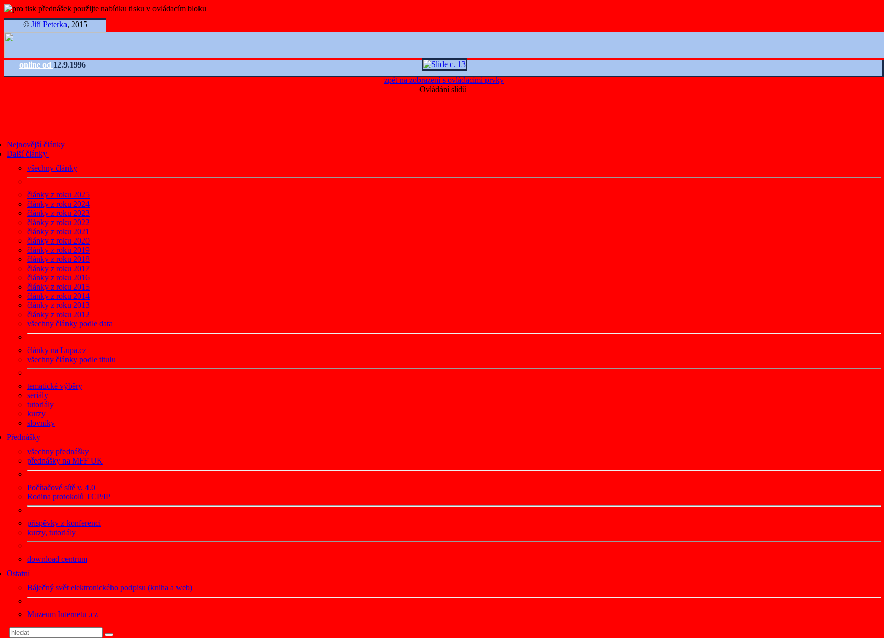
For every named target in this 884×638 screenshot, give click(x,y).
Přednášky (24, 437)
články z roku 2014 (58, 296)
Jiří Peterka (49, 24)
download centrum (57, 559)
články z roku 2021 (58, 231)
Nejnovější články (36, 144)
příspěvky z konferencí (64, 523)
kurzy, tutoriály (51, 532)
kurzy (36, 413)
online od (36, 64)
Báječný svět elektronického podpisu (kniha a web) (109, 587)
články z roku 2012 (58, 314)
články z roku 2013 (58, 305)
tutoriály (40, 404)
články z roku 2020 (58, 240)
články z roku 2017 (58, 268)
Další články (28, 153)
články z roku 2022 (58, 222)
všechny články (52, 168)
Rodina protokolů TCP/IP (68, 496)
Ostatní (19, 573)
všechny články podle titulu (71, 359)
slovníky (41, 423)
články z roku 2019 (58, 250)
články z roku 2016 (58, 277)
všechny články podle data (70, 323)
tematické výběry (54, 386)
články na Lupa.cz (56, 350)
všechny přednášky (58, 451)
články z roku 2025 (58, 194)
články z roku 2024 (58, 204)
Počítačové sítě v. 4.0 (61, 487)
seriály (37, 395)
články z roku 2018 (58, 259)
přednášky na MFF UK (65, 460)
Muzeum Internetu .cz (62, 614)
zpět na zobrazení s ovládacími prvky (444, 80)
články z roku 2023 (58, 213)
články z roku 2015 (58, 286)
